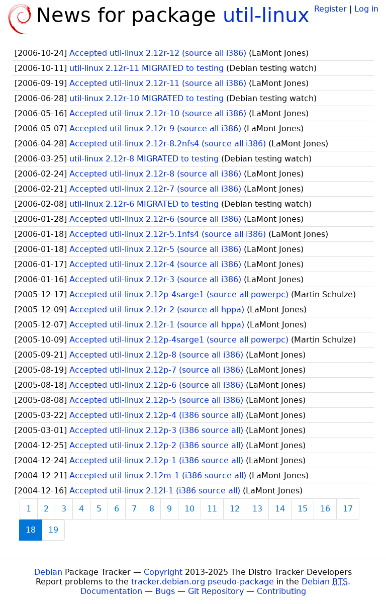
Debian (48, 572)
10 (189, 508)
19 (53, 530)
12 (235, 508)
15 (303, 508)
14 (280, 508)
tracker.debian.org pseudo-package (202, 581)
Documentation (111, 591)
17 (348, 508)
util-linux (266, 15)
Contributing (281, 591)
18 (31, 530)
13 (257, 508)
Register (330, 9)
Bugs (165, 591)
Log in (366, 9)
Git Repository (216, 591)
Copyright (163, 572)
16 (325, 508)
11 (212, 508)
